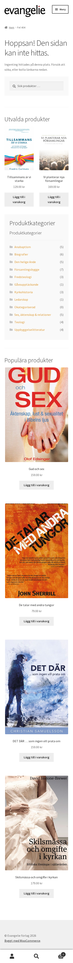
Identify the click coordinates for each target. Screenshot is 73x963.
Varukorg (56, 953)
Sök (36, 956)
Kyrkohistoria (23, 292)
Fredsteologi (23, 277)
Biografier (21, 254)
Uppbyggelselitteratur (29, 330)
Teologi (19, 322)
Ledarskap (21, 299)
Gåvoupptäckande (26, 284)
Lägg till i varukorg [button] (19, 199)
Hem (11, 27)
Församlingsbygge (26, 269)
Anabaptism (22, 247)
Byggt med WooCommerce (22, 941)
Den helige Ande (25, 262)
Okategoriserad (24, 307)
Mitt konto (12, 956)
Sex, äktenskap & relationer (32, 315)
